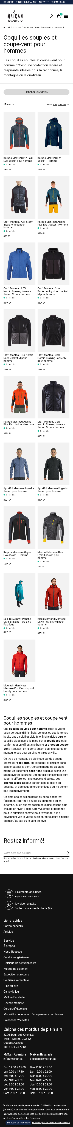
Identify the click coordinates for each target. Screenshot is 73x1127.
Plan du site (11, 986)
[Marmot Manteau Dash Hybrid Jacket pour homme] (53, 527)
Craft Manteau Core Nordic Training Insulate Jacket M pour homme (51, 424)
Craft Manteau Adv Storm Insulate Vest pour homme (18, 224)
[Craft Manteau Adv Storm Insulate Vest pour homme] (19, 197)
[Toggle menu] (65, 16)
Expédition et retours (16, 974)
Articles (8, 932)
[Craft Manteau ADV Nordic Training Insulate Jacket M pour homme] (19, 263)
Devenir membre (14, 1003)
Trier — (48, 104)
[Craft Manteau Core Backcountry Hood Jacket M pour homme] (53, 263)
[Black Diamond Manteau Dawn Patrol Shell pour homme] (53, 594)
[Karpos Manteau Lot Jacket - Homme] (53, 133)
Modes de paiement (16, 969)
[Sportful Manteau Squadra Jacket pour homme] (19, 464)
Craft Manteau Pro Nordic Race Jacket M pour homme (18, 358)
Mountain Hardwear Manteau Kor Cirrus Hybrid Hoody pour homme (19, 688)
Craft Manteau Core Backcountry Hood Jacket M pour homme (53, 291)
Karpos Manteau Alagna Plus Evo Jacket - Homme (53, 223)
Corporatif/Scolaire (15, 1009)
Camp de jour (12, 992)
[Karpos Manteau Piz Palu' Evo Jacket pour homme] (19, 133)
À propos (9, 946)
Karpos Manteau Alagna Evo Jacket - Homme (17, 553)
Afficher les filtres (37, 92)
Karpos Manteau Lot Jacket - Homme (49, 159)
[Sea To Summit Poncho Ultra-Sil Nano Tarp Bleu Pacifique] (19, 594)
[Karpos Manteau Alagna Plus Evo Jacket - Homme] (53, 197)
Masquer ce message (18, 1123)
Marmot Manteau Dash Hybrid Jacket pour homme (51, 555)
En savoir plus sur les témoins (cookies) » (51, 1122)
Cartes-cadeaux (13, 926)
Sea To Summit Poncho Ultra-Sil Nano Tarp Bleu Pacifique (17, 622)
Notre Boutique (13, 952)
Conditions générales (17, 957)
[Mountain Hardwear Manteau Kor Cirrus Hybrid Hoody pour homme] (19, 661)
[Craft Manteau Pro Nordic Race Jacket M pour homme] (19, 330)
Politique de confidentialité (20, 963)
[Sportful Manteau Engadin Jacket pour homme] (53, 464)
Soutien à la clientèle (16, 980)
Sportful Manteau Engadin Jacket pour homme (53, 490)
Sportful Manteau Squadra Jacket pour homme (19, 490)
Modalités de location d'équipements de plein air (33, 1014)
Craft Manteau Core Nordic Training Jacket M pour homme (52, 358)
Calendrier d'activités (16, 1020)
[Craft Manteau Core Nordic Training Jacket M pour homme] (53, 330)
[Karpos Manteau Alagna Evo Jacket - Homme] (19, 527)
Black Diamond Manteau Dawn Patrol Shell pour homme (52, 622)
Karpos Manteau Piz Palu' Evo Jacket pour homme (18, 159)
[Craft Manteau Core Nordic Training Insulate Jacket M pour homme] (53, 397)
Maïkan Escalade (14, 997)
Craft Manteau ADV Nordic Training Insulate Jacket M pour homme (17, 291)
